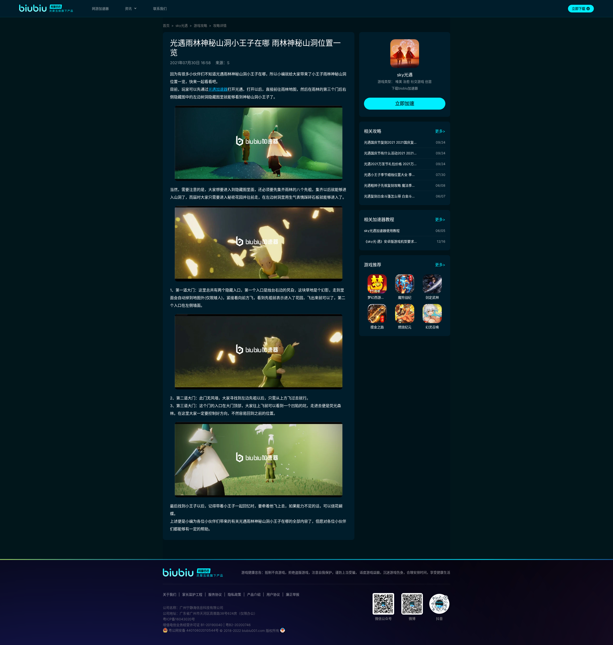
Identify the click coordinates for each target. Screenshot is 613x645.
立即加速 (404, 104)
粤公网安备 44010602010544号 (193, 630)
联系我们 (160, 8)
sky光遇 (182, 25)
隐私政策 (234, 594)
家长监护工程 (192, 594)
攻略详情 (220, 25)
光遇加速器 (217, 89)
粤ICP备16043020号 (179, 619)
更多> (440, 131)
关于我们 (169, 594)
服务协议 (215, 594)
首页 (166, 25)
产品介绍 (254, 594)
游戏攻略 (200, 25)
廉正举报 (292, 594)
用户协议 (273, 594)
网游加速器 (100, 8)
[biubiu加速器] (46, 8)
